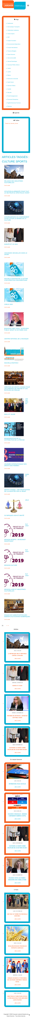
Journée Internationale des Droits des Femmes (15, 464)
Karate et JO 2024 (11, 244)
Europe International (12, 47)
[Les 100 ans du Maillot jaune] (14, 405)
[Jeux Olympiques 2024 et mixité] (14, 506)
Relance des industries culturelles (13, 181)
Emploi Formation (11, 40)
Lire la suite (7, 185)
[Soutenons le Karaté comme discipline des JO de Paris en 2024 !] (18, 735)
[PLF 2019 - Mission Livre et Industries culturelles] (14, 580)
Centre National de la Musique (16, 339)
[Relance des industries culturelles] (14, 171)
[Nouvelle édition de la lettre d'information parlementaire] (14, 269)
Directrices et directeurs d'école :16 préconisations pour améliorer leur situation (17, 998)
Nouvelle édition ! (11, 363)
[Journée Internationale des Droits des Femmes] (14, 454)
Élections (9, 106)
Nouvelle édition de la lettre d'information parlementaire (16, 279)
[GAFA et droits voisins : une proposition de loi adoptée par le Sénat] (14, 480)
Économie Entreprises (12, 99)
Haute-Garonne (11, 54)
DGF (8, 37)
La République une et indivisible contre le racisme (17, 654)
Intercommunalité (11, 57)
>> (8, 625)
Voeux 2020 (8, 304)
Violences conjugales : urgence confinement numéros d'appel (17, 814)
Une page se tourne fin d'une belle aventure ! (17, 915)
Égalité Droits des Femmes (14, 102)
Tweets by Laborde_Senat (11, 123)
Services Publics (11, 85)
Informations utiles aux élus (17, 783)
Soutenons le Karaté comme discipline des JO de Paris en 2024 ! (17, 748)
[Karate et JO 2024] (14, 235)
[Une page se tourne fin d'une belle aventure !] (18, 901)
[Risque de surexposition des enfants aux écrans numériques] (14, 605)
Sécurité (9, 92)
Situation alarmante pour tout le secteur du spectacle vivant (16, 192)
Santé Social (10, 82)
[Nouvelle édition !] (14, 353)
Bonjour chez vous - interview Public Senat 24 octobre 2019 (16, 329)
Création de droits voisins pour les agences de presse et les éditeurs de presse (17, 388)
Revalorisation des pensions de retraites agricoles (17, 947)
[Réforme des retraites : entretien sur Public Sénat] (18, 703)
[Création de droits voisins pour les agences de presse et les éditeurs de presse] (14, 377)
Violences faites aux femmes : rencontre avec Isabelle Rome (17, 878)
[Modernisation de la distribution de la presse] (14, 429)
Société (9, 89)
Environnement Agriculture (13, 44)
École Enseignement (12, 96)
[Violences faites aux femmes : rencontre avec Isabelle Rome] (18, 865)
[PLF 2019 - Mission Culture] (14, 556)
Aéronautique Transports (13, 26)
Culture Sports (10, 33)
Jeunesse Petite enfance (13, 64)
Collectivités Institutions (13, 30)
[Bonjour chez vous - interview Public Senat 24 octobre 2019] (14, 319)
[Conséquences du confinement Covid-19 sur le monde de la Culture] (14, 207)
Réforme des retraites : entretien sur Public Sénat (17, 716)
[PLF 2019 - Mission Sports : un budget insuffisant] (14, 530)
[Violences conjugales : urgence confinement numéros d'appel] (18, 801)
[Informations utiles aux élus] (18, 771)
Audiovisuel (10, 23)
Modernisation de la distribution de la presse (14, 439)
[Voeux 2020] (14, 295)
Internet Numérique (12, 61)
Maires (9, 75)
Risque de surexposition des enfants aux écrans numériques (17, 615)
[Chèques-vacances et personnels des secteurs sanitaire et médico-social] (18, 965)
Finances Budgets (11, 51)
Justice (9, 68)
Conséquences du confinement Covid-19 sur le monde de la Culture (16, 218)
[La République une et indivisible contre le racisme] (18, 641)
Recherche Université (12, 78)
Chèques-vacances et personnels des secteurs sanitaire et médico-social (17, 979)
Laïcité (9, 71)
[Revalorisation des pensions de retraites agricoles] (18, 933)
